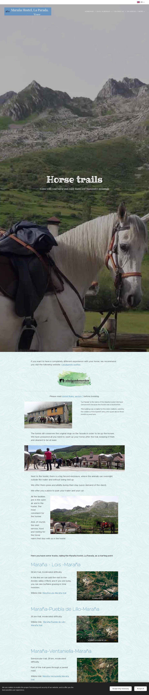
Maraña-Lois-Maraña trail (54, 593)
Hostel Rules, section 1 (73, 396)
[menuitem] (90, 11)
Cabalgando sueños (70, 364)
